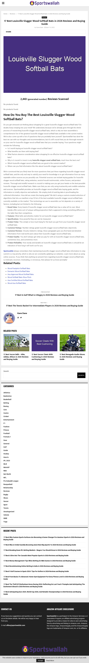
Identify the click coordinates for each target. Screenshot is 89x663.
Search (6, 371)
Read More (50, 660)
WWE (5, 518)
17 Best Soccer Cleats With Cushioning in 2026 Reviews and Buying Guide (43, 357)
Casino (6, 413)
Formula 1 (7, 437)
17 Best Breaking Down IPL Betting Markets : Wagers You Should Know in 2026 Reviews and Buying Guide (42, 550)
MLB (5, 464)
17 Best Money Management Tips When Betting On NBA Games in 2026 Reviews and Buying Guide (39, 561)
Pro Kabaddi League (10, 481)
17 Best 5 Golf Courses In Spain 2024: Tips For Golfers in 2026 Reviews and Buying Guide (36, 571)
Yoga (5, 522)
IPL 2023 (6, 461)
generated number (37, 99)
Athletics (6, 393)
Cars (5, 410)
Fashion (6, 427)
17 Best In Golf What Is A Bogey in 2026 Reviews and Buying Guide (44, 295)
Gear (5, 440)
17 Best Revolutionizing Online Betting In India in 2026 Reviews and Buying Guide (33, 566)
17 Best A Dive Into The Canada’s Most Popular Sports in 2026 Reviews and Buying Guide (35, 555)
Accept (40, 660)
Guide (5, 450)
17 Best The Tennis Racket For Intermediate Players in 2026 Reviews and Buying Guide (44, 306)
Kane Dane (39, 27)
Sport (5, 505)
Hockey (6, 454)
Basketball (7, 399)
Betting (6, 403)
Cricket (6, 416)
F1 (4, 423)
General (6, 444)
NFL (4, 478)
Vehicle (6, 515)
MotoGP (6, 467)
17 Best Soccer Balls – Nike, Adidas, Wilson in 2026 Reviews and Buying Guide (16, 357)
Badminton (7, 396)
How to (6, 457)
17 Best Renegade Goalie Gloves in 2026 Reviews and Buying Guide (72, 357)
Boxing (6, 406)
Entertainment (8, 420)
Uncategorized (8, 511)
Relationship (8, 488)
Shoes (5, 498)
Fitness (6, 430)
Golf (5, 447)
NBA (5, 471)
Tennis (5, 508)
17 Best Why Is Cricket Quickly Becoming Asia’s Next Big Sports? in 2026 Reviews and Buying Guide (39, 545)
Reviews (44, 17)
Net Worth (7, 474)
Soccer (5, 501)
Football (6, 433)
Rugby (5, 495)
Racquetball (7, 484)
